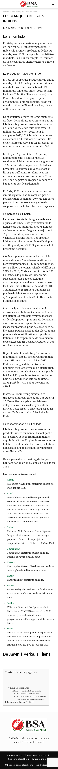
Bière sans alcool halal (18, 759)
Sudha (10, 603)
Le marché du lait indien (29, 694)
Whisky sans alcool (41, 759)
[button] (5, 4)
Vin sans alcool (14, 755)
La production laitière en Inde (28, 691)
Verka (10, 628)
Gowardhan (13, 548)
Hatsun (11, 562)
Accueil (6, 11)
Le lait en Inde (22, 688)
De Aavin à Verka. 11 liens (20, 702)
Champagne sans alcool (36, 755)
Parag (10, 575)
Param (11, 585)
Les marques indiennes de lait (33, 699)
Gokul (10, 527)
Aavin (10, 480)
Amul (10, 493)
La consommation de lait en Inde (33, 696)
